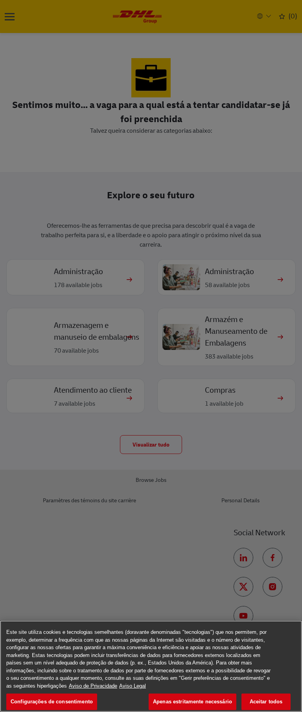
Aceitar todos (266, 702)
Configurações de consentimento (52, 702)
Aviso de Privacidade (93, 686)
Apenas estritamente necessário (192, 702)
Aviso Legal (132, 686)
